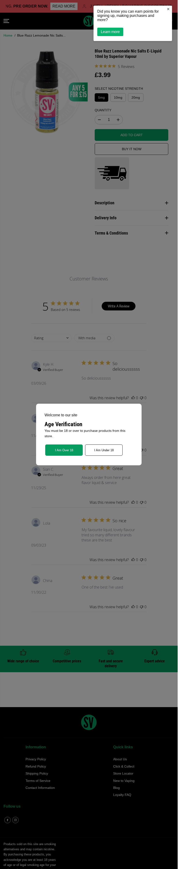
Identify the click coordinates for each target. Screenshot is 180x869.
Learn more (110, 32)
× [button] (168, 8)
